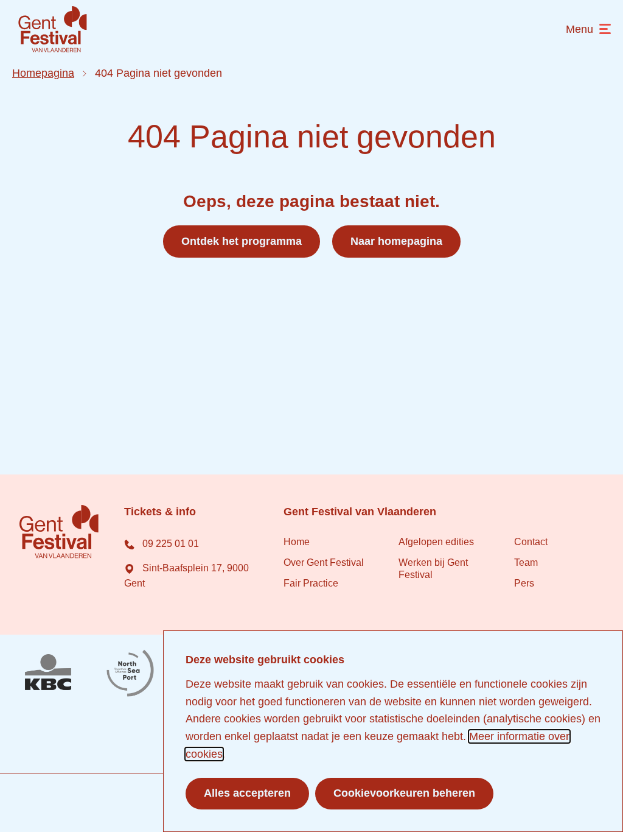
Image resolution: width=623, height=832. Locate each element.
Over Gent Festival (324, 562)
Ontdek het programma (241, 241)
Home (297, 542)
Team (526, 562)
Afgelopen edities (436, 542)
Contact (531, 542)
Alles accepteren (247, 793)
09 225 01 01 (169, 543)
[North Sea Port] (130, 673)
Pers (524, 583)
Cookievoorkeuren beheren (404, 793)
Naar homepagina (396, 241)
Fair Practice (311, 583)
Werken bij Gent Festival (433, 568)
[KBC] (48, 673)
